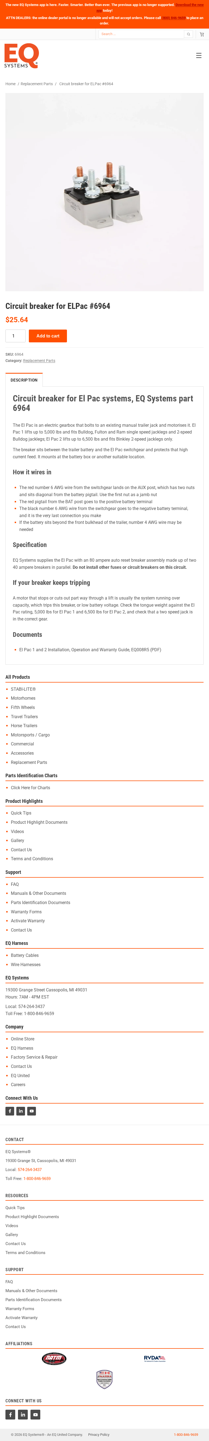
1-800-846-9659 (39, 1013)
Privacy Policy (98, 1435)
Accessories (22, 753)
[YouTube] (31, 1111)
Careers (18, 1084)
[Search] (188, 34)
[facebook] (10, 1415)
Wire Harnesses (26, 964)
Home (10, 84)
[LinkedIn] (20, 1111)
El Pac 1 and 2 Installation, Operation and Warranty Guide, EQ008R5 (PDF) (90, 649)
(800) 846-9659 (174, 18)
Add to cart (47, 336)
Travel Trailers (24, 716)
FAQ (15, 884)
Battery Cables (25, 955)
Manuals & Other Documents (38, 893)
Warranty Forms (26, 911)
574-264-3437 (31, 1006)
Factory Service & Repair (34, 1057)
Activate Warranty (28, 920)
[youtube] (35, 1415)
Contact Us (21, 849)
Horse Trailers (24, 725)
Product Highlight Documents (39, 822)
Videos (17, 831)
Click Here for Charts (30, 787)
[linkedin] (23, 1415)
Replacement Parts (37, 84)
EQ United (20, 1075)
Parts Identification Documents (40, 902)
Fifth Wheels (23, 707)
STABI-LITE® (23, 689)
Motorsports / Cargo (30, 735)
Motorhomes (23, 698)
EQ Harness (22, 1048)
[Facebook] (9, 1111)
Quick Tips (21, 813)
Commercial (22, 743)
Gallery (17, 840)
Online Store (22, 1038)
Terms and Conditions (32, 858)
